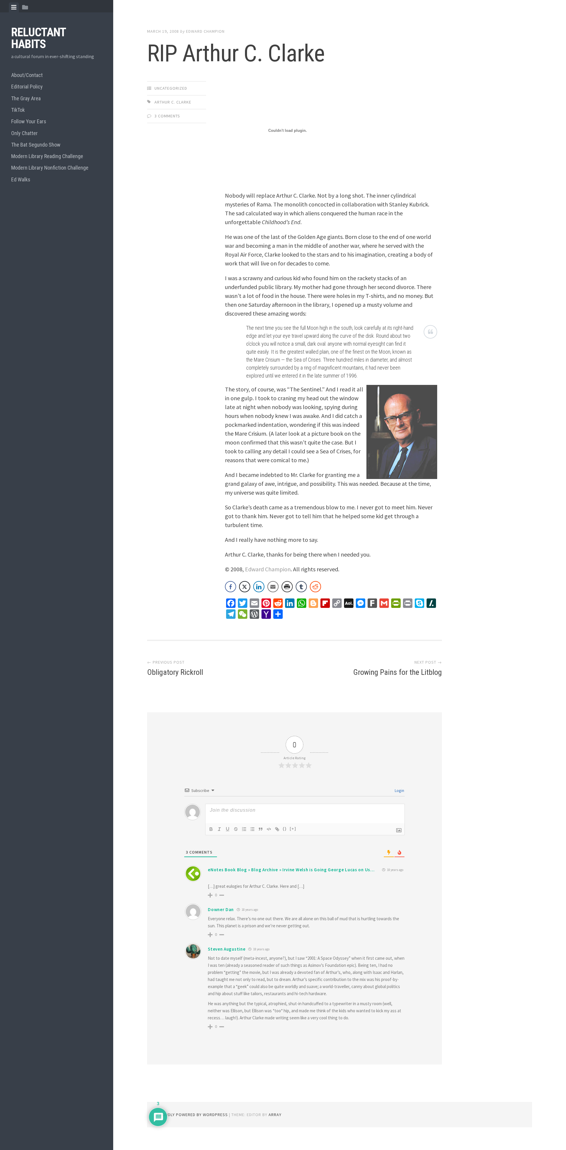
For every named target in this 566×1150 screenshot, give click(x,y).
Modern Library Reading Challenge (47, 156)
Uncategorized (170, 88)
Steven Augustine (226, 949)
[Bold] (211, 829)
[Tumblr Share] (301, 586)
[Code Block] (269, 829)
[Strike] (236, 829)
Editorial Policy (27, 86)
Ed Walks (20, 179)
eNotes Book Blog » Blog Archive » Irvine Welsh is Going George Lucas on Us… (291, 869)
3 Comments (167, 116)
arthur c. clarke (172, 102)
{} (285, 828)
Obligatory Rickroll (175, 672)
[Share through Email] (273, 586)
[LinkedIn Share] (258, 586)
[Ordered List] (244, 829)
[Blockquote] (260, 829)
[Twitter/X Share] (244, 586)
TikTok (18, 110)
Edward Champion (205, 31)
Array (275, 1114)
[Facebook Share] (230, 586)
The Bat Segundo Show (35, 145)
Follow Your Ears (28, 121)
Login (399, 790)
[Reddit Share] (315, 586)
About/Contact (27, 75)
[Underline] (227, 829)
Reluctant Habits (38, 38)
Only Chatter (24, 133)
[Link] (277, 829)
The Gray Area (26, 98)
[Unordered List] (252, 829)
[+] (293, 828)
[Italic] (219, 829)
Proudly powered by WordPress (192, 1114)
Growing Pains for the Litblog (397, 672)
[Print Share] (287, 586)
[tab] (14, 7)
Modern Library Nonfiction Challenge (49, 168)
